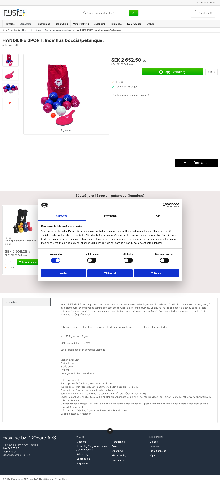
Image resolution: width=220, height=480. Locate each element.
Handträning (118, 441)
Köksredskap (83, 458)
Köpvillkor (155, 455)
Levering (154, 446)
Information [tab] (110, 215)
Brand (115, 446)
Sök (133, 13)
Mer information (196, 163)
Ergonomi (81, 441)
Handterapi (118, 460)
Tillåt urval (110, 273)
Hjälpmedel (82, 463)
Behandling (82, 454)
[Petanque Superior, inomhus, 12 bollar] (23, 221)
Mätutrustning (119, 455)
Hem (24, 30)
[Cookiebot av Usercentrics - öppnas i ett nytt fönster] (165, 205)
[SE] (14, 12)
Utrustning (36, 30)
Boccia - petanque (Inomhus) (58, 30)
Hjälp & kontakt (158, 450)
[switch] (91, 260)
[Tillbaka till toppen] (110, 431)
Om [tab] (158, 215)
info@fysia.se (9, 451)
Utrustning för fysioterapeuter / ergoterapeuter (92, 448)
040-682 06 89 (10, 448)
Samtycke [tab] (61, 215)
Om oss (154, 441)
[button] (152, 23)
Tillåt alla (156, 273)
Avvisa (63, 273)
